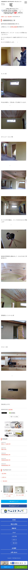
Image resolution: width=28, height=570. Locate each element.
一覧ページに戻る (14, 416)
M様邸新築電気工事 (5, 454)
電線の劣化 (3, 448)
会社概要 (14, 548)
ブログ (6, 16)
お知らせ (4, 477)
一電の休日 (4, 481)
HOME (2, 16)
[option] (8, 491)
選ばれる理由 (14, 524)
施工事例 (10, 16)
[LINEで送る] (12, 412)
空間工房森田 (14, 26)
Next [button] (26, 491)
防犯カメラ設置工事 (5, 443)
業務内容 (14, 528)
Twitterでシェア (14, 501)
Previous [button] (1, 491)
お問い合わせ (14, 552)
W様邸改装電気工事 (5, 459)
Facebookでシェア (14, 506)
